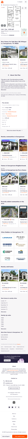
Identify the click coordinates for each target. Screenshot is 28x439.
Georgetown (12, 348)
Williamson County (4, 348)
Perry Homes (8, 113)
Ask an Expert (6, 436)
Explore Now (7, 360)
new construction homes (12, 370)
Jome (2, 346)
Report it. (19, 344)
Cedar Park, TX (4, 303)
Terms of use (14, 426)
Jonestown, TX (4, 309)
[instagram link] (9, 407)
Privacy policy (14, 429)
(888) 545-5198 (8, 381)
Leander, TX (3, 300)
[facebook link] (15, 407)
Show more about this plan (14, 130)
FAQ (14, 416)
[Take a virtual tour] (2, 25)
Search (20, 1)
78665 (2, 324)
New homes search (8, 346)
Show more (3, 89)
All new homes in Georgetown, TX (10, 5)
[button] (14, 358)
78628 (2, 317)
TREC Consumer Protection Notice (14, 398)
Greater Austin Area (20, 346)
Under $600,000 (4, 334)
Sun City (3, 168)
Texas (14, 346)
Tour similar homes (20, 436)
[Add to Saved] (25, 8)
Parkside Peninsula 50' (12, 116)
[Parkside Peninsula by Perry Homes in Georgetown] (9, 145)
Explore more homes (14, 388)
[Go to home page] (2, 2)
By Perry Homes (4, 337)
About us (14, 413)
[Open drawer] (25, 2)
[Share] (22, 8)
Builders (14, 421)
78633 (2, 320)
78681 (2, 322)
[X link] (18, 407)
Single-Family (4, 339)
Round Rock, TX (4, 305)
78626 (2, 326)
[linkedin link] (12, 407)
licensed (12, 392)
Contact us (14, 418)
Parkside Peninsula (12, 111)
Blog (14, 424)
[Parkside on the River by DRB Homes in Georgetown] (9, 212)
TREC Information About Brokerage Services (14, 396)
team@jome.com (9, 383)
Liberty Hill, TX (4, 307)
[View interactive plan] (5, 25)
